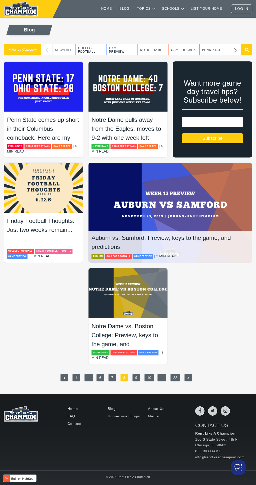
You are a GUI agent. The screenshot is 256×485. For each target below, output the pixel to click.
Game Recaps (183, 50)
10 (149, 378)
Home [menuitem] (73, 409)
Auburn (98, 256)
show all (63, 50)
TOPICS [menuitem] (144, 8)
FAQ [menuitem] (71, 416)
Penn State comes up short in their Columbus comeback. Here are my (43, 128)
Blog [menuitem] (112, 409)
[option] (90, 49)
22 (175, 378)
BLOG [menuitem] (125, 8)
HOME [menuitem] (106, 8)
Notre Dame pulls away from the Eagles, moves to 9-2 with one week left (126, 128)
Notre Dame (151, 50)
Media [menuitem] (153, 416)
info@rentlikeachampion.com (219, 457)
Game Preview (116, 49)
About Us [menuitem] (156, 409)
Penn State (212, 50)
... (88, 378)
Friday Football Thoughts (53, 251)
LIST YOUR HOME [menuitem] (206, 8)
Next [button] (235, 49)
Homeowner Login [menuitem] (124, 416)
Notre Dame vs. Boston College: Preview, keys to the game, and (125, 335)
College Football (87, 49)
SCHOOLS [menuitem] (171, 8)
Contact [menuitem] (75, 424)
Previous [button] (46, 49)
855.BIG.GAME (208, 451)
